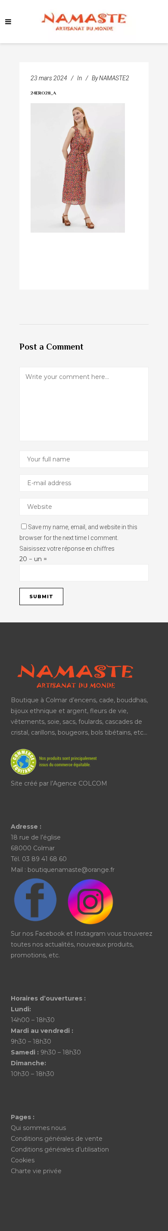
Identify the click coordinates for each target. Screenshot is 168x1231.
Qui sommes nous (38, 1128)
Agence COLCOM (80, 783)
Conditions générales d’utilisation (60, 1149)
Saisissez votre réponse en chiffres (67, 548)
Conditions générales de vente (57, 1139)
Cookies (22, 1160)
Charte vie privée (36, 1171)
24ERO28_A (43, 93)
